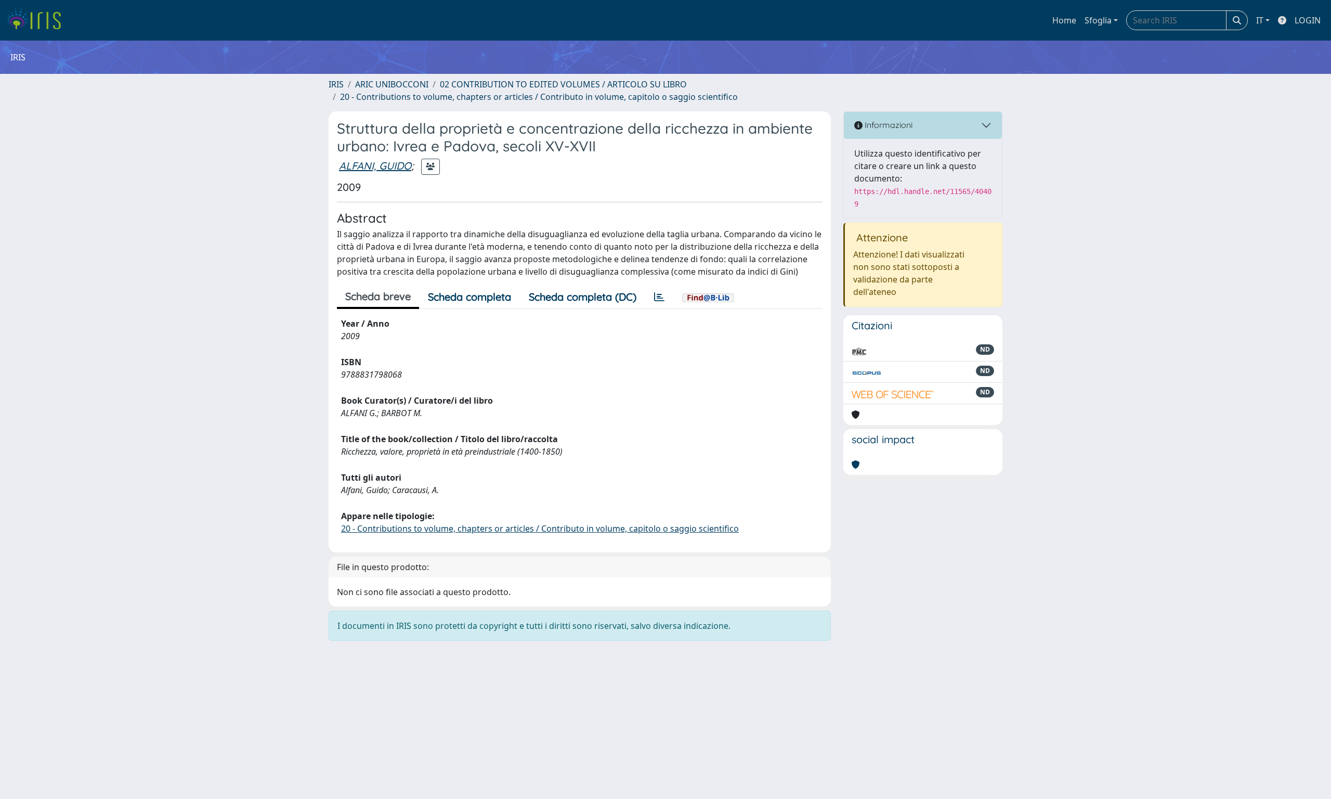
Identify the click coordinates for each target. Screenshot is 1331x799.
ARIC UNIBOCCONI (391, 84)
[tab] (659, 297)
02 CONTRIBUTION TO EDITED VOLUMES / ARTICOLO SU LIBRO (563, 84)
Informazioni (887, 125)
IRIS (336, 84)
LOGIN (1308, 20)
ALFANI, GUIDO (375, 165)
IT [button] (1259, 20)
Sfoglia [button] (1098, 20)
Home (1064, 20)
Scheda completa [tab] (469, 296)
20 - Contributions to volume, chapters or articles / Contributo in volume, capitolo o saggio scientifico (539, 96)
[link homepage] (37, 20)
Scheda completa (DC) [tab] (582, 296)
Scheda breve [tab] (378, 296)
